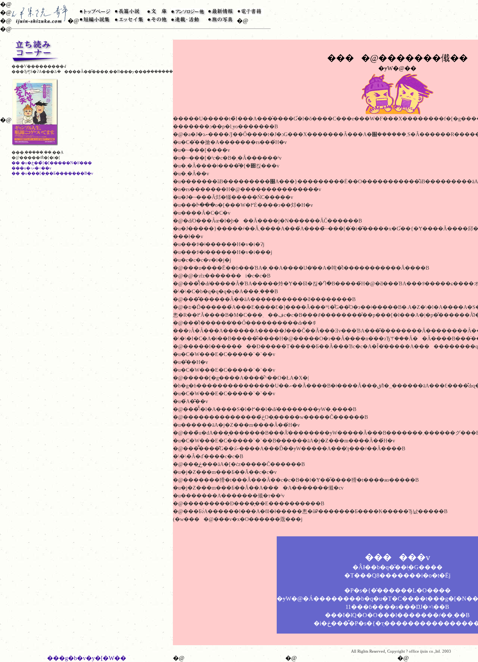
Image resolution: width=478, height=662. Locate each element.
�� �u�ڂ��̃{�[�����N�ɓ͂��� (52, 162)
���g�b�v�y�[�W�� (86, 658)
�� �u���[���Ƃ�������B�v (52, 173)
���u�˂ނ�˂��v (32, 168)
